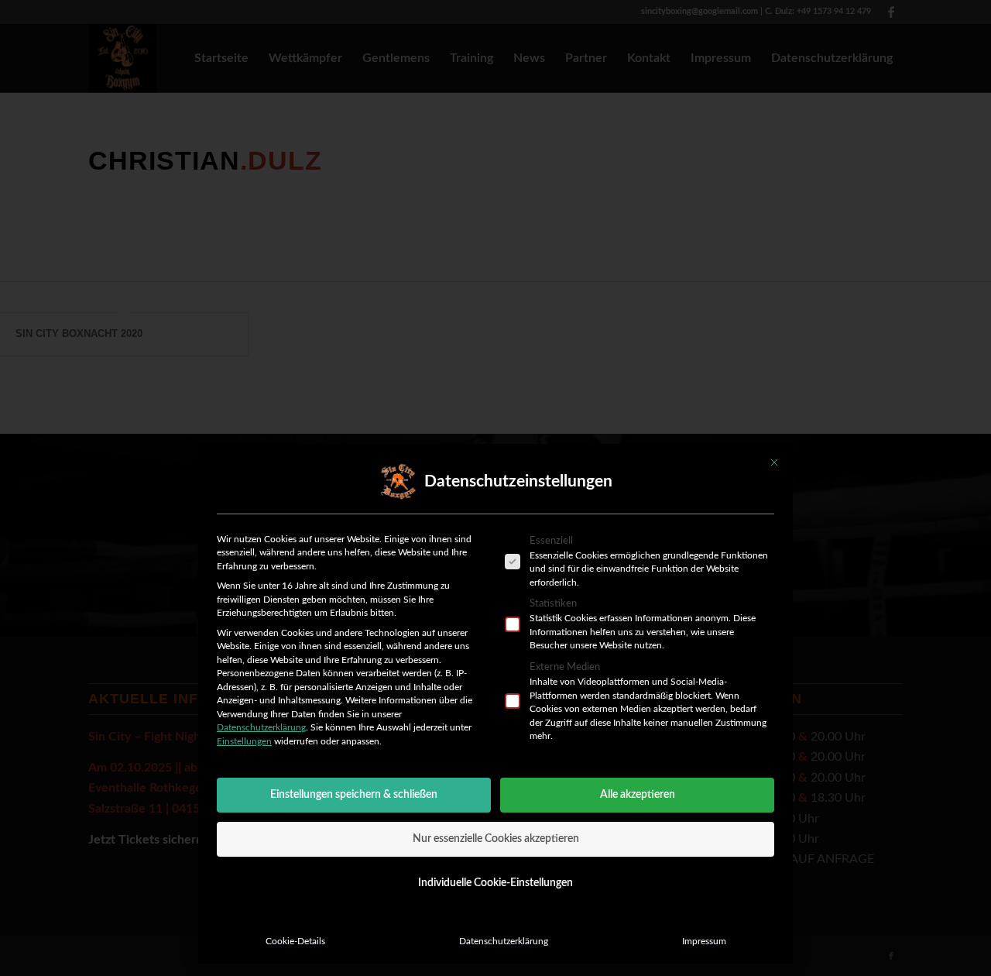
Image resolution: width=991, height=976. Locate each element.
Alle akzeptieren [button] (637, 794)
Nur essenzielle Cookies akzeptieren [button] (496, 838)
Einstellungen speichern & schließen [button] (353, 794)
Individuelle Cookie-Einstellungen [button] (495, 883)
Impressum (704, 941)
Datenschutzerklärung (261, 727)
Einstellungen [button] (244, 741)
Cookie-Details (295, 941)
